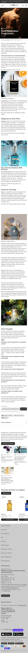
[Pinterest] (7, 630)
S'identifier (4, 643)
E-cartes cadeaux (5, 525)
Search (3, 192)
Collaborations (4, 637)
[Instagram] (3, 630)
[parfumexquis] (14, 5)
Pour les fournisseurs (15, 640)
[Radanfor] (9, 504)
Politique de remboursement (21, 637)
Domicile (2, 39)
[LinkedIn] (9, 630)
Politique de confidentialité (15, 639)
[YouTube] (11, 630)
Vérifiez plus (6, 493)
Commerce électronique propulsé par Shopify (9, 650)
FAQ (2, 537)
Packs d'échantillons (6, 557)
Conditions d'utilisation (11, 637)
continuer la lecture (8, 443)
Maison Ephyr (22, 605)
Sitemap (20, 640)
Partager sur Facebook (7, 415)
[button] (9, 519)
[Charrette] (25, 5)
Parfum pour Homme (6, 549)
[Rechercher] (22, 5)
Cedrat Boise (4, 100)
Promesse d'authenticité (5, 640)
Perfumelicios (7, 39)
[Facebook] (5, 630)
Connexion (4, 529)
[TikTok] (1, 630)
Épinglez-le (5, 417)
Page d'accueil (5, 545)
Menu (2, 5)
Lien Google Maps (5, 595)
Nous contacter (5, 533)
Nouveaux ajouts (5, 560)
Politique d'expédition (5, 639)
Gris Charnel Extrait (6, 171)
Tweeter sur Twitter (20, 415)
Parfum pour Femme (6, 553)
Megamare (4, 121)
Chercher (3, 541)
